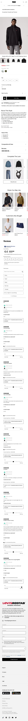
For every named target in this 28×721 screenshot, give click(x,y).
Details (19, 5)
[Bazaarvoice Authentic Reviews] (9, 247)
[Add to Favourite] (4, 98)
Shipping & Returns (11, 103)
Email (3, 636)
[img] (24, 648)
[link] (3, 701)
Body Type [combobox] (6, 285)
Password (4, 646)
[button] (4, 88)
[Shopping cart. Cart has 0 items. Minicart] (26, 2)
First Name (4, 624)
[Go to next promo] (24, 5)
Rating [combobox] (6, 275)
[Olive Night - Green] (6, 71)
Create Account (14, 659)
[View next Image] (27, 35)
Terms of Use (19, 655)
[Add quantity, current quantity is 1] (25, 93)
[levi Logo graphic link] (14, 2)
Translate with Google (7, 479)
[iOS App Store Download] (6, 693)
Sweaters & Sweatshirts (10, 9)
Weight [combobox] (6, 282)
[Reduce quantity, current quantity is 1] (20, 93)
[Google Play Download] (16, 693)
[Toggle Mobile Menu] (1, 2)
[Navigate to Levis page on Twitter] (16, 717)
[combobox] (14, 292)
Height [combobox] (6, 278)
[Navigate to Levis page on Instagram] (9, 717)
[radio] (3, 80)
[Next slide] (24, 167)
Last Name (4, 630)
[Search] (23, 2)
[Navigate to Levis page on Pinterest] (6, 717)
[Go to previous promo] (4, 5)
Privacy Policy (8, 656)
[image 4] (15, 53)
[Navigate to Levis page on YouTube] (12, 717)
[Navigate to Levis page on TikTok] (3, 717)
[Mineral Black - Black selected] (3, 71)
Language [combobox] (6, 289)
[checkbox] (3, 642)
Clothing (3, 9)
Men (6, 9)
